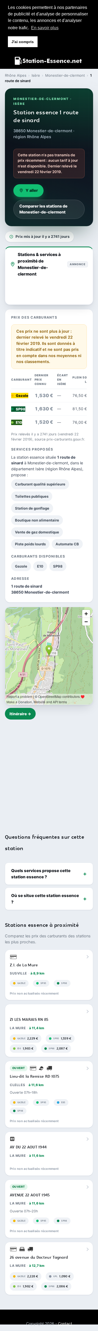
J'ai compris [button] (22, 42)
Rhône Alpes (15, 75)
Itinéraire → (20, 713)
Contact (65, 1323)
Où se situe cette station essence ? (45, 898)
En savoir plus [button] (45, 27)
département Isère (27, 469)
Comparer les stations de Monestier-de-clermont (43, 209)
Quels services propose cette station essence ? (41, 873)
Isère (36, 75)
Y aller (32, 190)
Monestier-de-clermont (65, 75)
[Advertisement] (49, 773)
